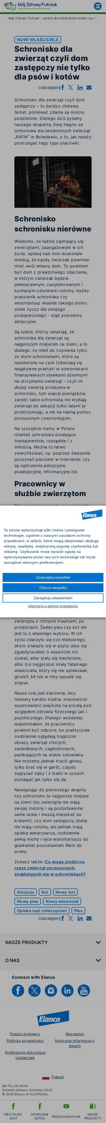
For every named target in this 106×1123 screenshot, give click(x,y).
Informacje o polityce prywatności (53, 606)
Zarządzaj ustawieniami (53, 598)
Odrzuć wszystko (53, 588)
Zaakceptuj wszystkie (53, 577)
